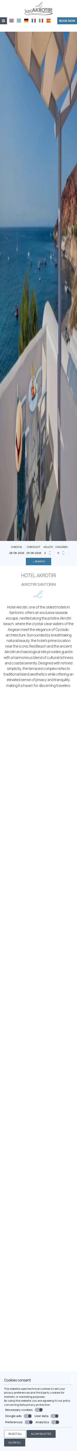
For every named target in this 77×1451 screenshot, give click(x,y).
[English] (11, 20)
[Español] (48, 20)
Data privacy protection (35, 1405)
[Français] (34, 20)
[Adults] (48, 553)
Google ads (13, 1416)
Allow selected (41, 1434)
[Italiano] (41, 20)
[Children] (61, 553)
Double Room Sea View (38, 1099)
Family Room (38, 1355)
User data (41, 1416)
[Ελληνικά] (19, 20)
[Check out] (33, 553)
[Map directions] (53, 27)
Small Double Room (39, 1184)
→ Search (38, 561)
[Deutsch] (26, 20)
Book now (67, 21)
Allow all (14, 1442)
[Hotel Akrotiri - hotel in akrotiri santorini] (38, 8)
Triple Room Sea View (38, 1269)
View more (13, 1116)
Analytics (42, 1422)
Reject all (15, 1434)
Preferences (14, 1422)
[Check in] (16, 553)
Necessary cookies (19, 1410)
